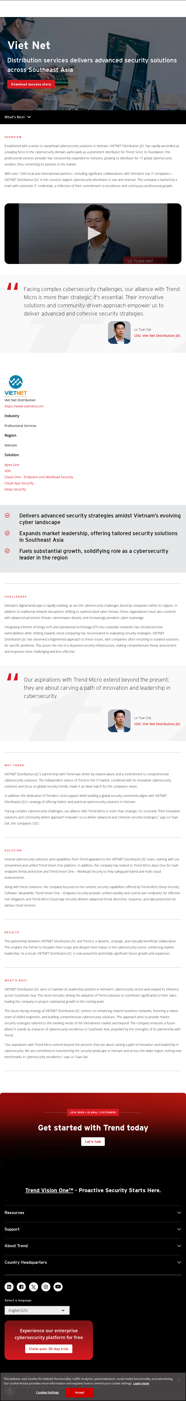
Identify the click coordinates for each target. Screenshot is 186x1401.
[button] (93, 233)
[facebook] (21, 1286)
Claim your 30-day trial (46, 1347)
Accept (79, 1392)
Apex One (12, 465)
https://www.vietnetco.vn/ (24, 406)
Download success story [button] (31, 84)
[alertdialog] (93, 1386)
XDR (8, 471)
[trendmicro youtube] (58, 1286)
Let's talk (93, 1141)
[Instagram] (45, 1286)
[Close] (179, 1379)
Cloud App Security (19, 483)
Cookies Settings (47, 1392)
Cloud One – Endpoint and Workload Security (39, 477)
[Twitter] (33, 1286)
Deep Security (15, 489)
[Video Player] (93, 233)
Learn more (141, 1383)
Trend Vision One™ (49, 1190)
